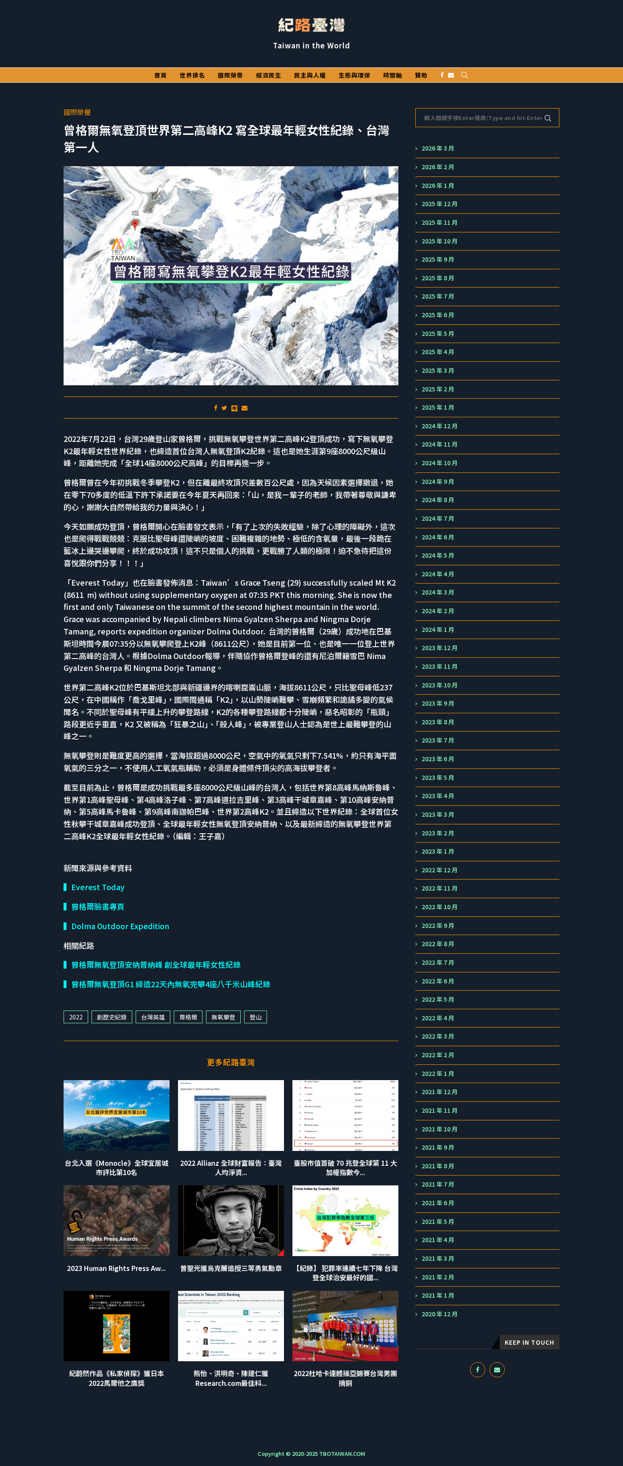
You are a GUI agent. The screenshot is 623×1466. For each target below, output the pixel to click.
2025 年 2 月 (438, 389)
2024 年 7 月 (438, 518)
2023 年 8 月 (438, 722)
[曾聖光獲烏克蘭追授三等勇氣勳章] (231, 1220)
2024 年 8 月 (438, 500)
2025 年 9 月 (438, 259)
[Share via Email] (245, 407)
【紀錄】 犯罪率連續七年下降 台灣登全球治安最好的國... (345, 1272)
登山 (255, 1017)
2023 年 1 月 (438, 851)
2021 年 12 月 (440, 1092)
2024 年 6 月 (438, 537)
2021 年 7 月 (438, 1184)
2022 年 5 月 (438, 999)
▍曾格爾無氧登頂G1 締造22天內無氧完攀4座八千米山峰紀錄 (167, 983)
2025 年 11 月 (440, 222)
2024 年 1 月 (438, 629)
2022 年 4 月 (438, 1018)
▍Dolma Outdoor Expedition (117, 925)
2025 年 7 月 (438, 296)
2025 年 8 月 (438, 278)
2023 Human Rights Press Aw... (116, 1268)
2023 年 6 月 (438, 759)
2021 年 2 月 (438, 1277)
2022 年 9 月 (438, 925)
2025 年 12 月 (440, 204)
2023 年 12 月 (440, 648)
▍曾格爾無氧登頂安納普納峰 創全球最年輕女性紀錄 (152, 964)
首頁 (160, 75)
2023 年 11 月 (440, 666)
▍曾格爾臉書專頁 (94, 906)
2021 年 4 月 (438, 1240)
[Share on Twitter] (224, 407)
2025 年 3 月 (438, 370)
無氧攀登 (223, 1017)
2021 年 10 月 (440, 1129)
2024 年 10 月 (440, 463)
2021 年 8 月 (438, 1166)
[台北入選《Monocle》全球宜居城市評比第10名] (117, 1115)
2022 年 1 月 (438, 1073)
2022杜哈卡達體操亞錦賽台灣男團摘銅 (345, 1378)
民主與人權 (310, 75)
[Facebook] (442, 75)
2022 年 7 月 (438, 962)
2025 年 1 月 (438, 407)
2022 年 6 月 (438, 981)
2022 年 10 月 (440, 907)
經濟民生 (268, 75)
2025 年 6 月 (438, 315)
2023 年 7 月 (438, 740)
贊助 (421, 75)
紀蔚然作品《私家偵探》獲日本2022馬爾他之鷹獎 (116, 1378)
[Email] (451, 75)
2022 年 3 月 (438, 1036)
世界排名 (192, 75)
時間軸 (392, 75)
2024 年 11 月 (440, 444)
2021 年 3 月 (438, 1258)
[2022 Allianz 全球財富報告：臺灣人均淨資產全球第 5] (231, 1115)
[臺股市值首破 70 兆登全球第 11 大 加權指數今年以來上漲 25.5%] (345, 1115)
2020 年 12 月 (440, 1314)
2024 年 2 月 (438, 611)
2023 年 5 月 (438, 777)
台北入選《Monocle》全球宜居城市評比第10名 (116, 1167)
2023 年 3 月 (438, 814)
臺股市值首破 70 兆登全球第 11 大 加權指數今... (345, 1167)
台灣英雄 (153, 1017)
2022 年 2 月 (438, 1055)
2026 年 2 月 (438, 167)
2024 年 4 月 (438, 574)
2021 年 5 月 (438, 1221)
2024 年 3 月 (438, 592)
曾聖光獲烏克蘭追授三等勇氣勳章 (231, 1268)
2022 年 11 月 (440, 888)
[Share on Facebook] (215, 407)
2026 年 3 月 (438, 148)
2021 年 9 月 (438, 1147)
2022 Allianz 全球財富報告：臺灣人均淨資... (231, 1167)
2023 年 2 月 (438, 833)
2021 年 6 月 (438, 1203)
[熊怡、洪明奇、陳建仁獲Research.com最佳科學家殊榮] (231, 1326)
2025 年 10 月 (440, 241)
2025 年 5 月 (438, 334)
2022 (76, 1017)
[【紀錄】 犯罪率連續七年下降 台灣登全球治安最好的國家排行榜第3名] (345, 1220)
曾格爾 (188, 1017)
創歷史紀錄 (112, 1017)
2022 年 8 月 (438, 944)
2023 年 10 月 (440, 685)
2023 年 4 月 (438, 796)
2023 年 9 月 (438, 703)
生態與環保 (354, 75)
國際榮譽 (230, 75)
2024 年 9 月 (438, 481)
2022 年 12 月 (440, 870)
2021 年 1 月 (438, 1295)
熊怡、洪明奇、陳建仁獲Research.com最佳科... (231, 1378)
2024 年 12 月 (440, 426)
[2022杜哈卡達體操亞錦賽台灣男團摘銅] (345, 1326)
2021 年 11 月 (440, 1110)
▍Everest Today (94, 886)
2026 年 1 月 (438, 186)
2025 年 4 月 (438, 352)
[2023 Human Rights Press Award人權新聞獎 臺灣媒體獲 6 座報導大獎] (117, 1220)
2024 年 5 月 (438, 555)
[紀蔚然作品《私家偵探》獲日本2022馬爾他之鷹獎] (117, 1326)
